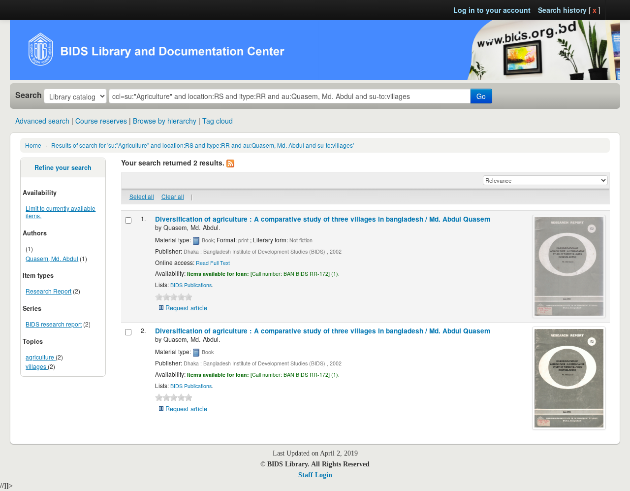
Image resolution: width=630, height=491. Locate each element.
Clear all (172, 196)
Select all (141, 196)
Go (481, 96)
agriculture (41, 357)
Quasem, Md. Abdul (52, 258)
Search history (562, 10)
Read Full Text (213, 262)
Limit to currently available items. (60, 212)
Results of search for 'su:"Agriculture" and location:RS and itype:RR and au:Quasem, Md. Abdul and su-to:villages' (202, 145)
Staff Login (315, 475)
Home (33, 145)
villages (37, 366)
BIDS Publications (191, 285)
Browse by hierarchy (164, 121)
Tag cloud (217, 121)
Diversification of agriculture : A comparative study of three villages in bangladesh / (322, 219)
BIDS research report (54, 324)
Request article (186, 307)
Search (28, 95)
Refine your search (63, 167)
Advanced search (42, 121)
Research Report (48, 291)
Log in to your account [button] (492, 10)
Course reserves (101, 121)
